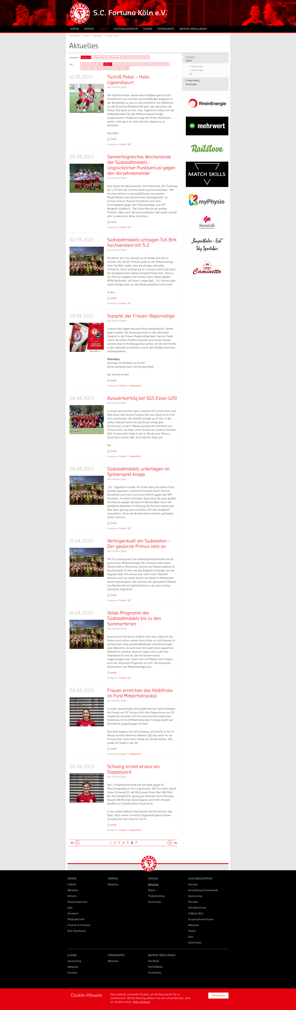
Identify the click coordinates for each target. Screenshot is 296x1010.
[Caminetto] (207, 267)
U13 (141, 57)
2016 (159, 64)
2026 (84, 64)
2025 (91, 64)
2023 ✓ (107, 64)
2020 (130, 64)
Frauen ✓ (86, 57)
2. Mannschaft (113, 57)
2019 (138, 64)
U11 (147, 57)
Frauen (122, 144)
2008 (126, 68)
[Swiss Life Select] (207, 222)
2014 (84, 68)
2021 (123, 64)
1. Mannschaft (98, 57)
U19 (123, 57)
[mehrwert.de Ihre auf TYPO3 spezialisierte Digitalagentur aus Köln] (207, 126)
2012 (98, 68)
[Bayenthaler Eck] (207, 245)
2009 (118, 68)
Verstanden (218, 995)
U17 (129, 57)
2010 (111, 68)
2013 (91, 68)
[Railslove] (207, 148)
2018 (145, 64)
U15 (135, 57)
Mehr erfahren (141, 1002)
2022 (116, 64)
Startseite (74, 36)
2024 (99, 64)
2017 (152, 64)
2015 (166, 64)
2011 (104, 68)
